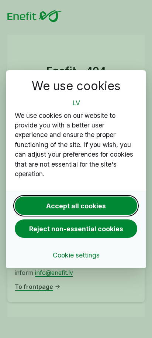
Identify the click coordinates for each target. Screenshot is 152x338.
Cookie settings (76, 255)
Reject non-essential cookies (76, 229)
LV (76, 103)
